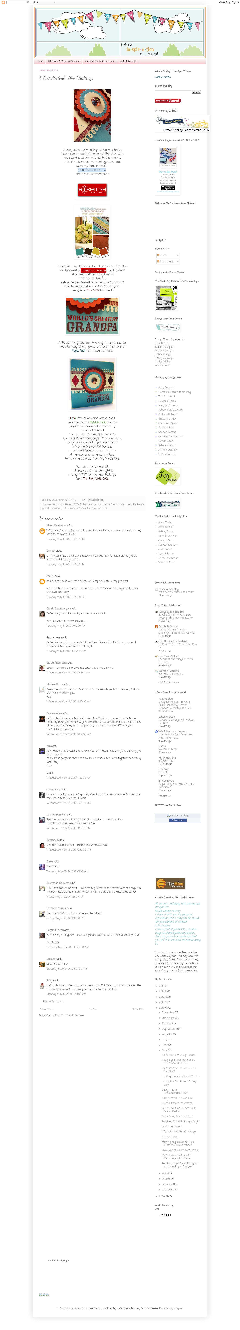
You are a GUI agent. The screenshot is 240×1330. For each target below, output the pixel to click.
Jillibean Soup (167, 717)
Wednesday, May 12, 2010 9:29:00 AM (69, 702)
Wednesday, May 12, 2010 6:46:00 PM (69, 850)
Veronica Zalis (166, 563)
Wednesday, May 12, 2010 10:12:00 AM (69, 734)
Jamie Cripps (163, 354)
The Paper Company (75, 508)
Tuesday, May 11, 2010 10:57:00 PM (66, 651)
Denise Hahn (165, 441)
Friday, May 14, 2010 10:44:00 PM (66, 918)
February (167, 1184)
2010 (162, 1008)
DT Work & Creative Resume (64, 61)
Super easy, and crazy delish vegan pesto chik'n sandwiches (176, 616)
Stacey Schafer (167, 419)
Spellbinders (56, 508)
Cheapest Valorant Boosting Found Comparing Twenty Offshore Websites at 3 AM (175, 705)
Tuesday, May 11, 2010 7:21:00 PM (66, 539)
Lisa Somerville (56, 815)
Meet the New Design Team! (178, 1055)
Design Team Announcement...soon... (175, 1091)
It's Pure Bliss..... (170, 1137)
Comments (166, 262)
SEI (47, 508)
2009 (162, 1196)
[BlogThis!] (93, 499)
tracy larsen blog (168, 589)
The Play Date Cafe (97, 508)
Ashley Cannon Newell (60, 504)
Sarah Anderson (56, 663)
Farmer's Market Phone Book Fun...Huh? (179, 1069)
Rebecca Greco (166, 446)
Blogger (178, 1309)
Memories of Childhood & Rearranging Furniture (176, 1156)
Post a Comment (53, 1002)
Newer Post (47, 1009)
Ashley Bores (162, 365)
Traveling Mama (56, 908)
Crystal (51, 551)
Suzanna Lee (165, 428)
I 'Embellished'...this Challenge (179, 1132)
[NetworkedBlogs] (178, 816)
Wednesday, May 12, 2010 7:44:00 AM (68, 673)
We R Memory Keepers (173, 732)
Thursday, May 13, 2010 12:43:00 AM (67, 872)
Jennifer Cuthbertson (171, 437)
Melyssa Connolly (168, 405)
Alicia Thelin (165, 523)
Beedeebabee (54, 713)
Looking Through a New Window (181, 1077)
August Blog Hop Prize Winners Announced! (176, 785)
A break (163, 772)
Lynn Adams (165, 554)
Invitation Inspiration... (171, 674)
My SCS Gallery (127, 61)
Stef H (50, 576)
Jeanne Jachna (167, 432)
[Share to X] (96, 499)
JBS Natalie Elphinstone (173, 641)
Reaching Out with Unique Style (180, 1122)
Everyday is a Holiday (171, 612)
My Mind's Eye (167, 758)
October (167, 1023)
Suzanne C (53, 840)
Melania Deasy (167, 401)
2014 (162, 986)
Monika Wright (164, 351)
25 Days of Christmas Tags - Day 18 (178, 645)
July (165, 1040)
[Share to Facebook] (99, 499)
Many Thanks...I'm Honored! (177, 1098)
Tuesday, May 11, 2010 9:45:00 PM (66, 626)
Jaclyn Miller (162, 362)
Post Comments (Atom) (69, 1016)
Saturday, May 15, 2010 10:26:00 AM (68, 947)
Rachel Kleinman (168, 558)
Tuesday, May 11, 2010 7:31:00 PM (66, 564)
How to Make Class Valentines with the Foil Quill (176, 736)
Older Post (138, 1009)
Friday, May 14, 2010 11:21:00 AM (65, 897)
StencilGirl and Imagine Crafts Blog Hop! (176, 660)
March (166, 1179)
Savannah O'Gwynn (58, 883)
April (165, 1173)
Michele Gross (55, 685)
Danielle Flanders (169, 671)
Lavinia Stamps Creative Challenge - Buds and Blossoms (176, 631)
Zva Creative (166, 781)
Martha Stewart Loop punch (117, 504)
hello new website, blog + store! (177, 592)
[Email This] (89, 499)
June (165, 1045)
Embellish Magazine (90, 504)
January (167, 1190)
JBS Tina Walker (169, 656)
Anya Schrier (166, 527)
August (166, 1034)
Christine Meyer (167, 423)
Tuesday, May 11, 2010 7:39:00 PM (66, 597)
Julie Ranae (162, 343)
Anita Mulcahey (167, 450)
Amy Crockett (166, 388)
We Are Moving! (168, 749)
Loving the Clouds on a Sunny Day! (179, 1083)
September (169, 1029)
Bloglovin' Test (166, 761)
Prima (162, 746)
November (168, 1018)
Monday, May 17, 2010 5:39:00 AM (66, 994)
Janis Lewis (54, 789)
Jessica (51, 959)
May (165, 1051)
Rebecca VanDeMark (170, 410)
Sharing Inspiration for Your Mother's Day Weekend (178, 1143)
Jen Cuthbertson (168, 545)
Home (40, 61)
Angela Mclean (55, 930)
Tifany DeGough (164, 358)
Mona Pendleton (56, 526)
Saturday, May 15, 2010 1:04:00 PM (67, 969)
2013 (162, 992)
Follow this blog (178, 820)
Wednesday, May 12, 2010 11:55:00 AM (69, 778)
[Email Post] (83, 500)
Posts (163, 256)
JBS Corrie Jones (169, 682)
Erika (50, 862)
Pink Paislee (166, 699)
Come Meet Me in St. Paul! (177, 1117)
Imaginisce (165, 796)
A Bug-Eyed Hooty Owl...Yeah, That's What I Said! (178, 1061)
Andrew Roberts (168, 414)
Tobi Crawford (166, 397)
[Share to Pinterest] (102, 499)
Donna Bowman (167, 536)
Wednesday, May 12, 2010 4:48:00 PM (69, 828)
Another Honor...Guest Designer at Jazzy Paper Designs (180, 1165)
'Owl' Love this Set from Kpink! (180, 1150)
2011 (162, 1002)
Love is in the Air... (172, 1127)
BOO (76, 504)
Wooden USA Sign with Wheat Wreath (177, 721)
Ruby (49, 981)
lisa (49, 746)
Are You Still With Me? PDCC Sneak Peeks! (179, 1110)
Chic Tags (164, 769)
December (168, 1013)
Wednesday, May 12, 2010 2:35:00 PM (69, 803)
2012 (162, 997)
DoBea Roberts (167, 454)
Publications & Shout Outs (99, 61)
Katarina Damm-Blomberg (174, 392)
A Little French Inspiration (177, 1103)
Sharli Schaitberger (58, 609)
